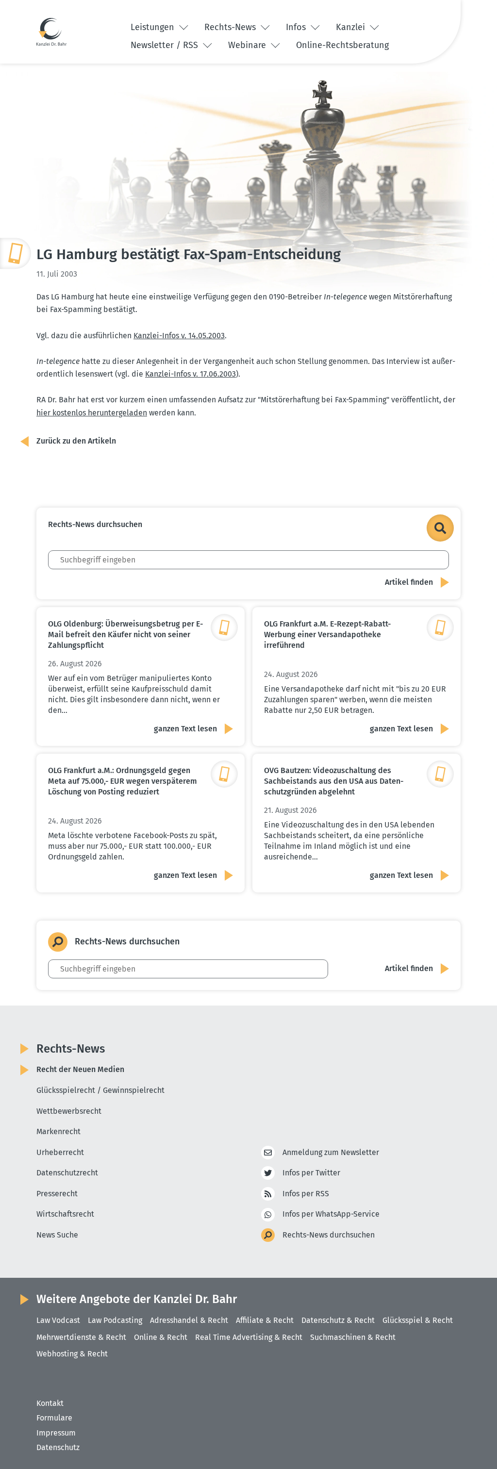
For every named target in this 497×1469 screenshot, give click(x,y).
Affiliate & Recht (265, 1320)
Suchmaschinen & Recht (353, 1337)
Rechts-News (231, 27)
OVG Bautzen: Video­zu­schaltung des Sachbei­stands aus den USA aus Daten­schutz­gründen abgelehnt (333, 781)
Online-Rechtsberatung (342, 45)
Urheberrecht (60, 1152)
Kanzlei (351, 27)
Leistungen (154, 27)
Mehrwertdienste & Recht (81, 1337)
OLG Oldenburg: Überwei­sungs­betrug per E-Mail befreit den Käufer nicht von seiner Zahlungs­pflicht (125, 634)
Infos (297, 27)
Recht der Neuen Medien (80, 1069)
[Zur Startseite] (51, 31)
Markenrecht (58, 1131)
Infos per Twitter (311, 1172)
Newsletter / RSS (165, 45)
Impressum (56, 1432)
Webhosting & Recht (72, 1353)
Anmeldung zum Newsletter (330, 1152)
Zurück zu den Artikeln (76, 441)
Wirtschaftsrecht (65, 1214)
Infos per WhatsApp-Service (331, 1214)
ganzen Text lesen (185, 728)
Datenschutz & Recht (338, 1320)
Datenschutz (58, 1447)
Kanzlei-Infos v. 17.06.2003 (190, 374)
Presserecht (57, 1193)
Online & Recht (160, 1337)
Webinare (248, 45)
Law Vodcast (58, 1320)
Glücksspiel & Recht (417, 1320)
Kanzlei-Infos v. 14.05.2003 (179, 335)
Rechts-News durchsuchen (328, 1234)
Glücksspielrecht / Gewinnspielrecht (100, 1090)
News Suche (57, 1234)
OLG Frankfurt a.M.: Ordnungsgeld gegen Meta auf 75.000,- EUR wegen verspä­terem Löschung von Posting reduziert (122, 781)
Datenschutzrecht (67, 1172)
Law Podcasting (115, 1320)
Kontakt (50, 1403)
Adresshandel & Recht (189, 1320)
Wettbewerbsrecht (68, 1111)
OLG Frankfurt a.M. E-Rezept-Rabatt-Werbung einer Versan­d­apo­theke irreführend (327, 634)
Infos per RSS (305, 1193)
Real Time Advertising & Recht (248, 1337)
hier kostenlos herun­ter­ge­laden (91, 412)
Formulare (54, 1417)
